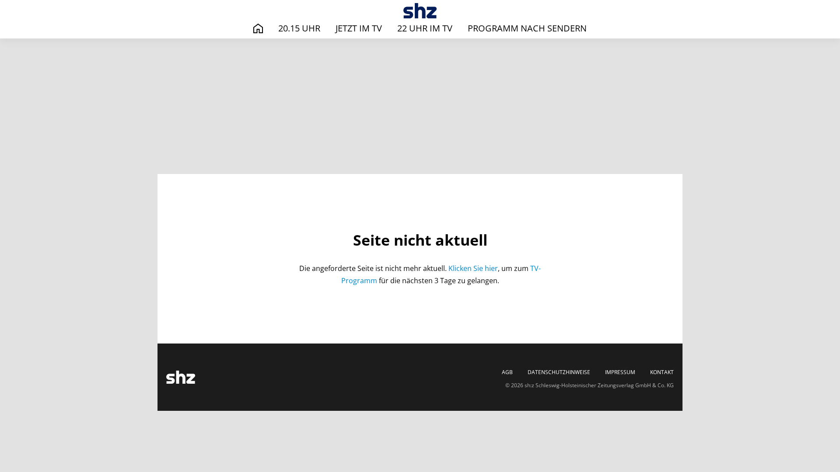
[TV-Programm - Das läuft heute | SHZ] (420, 10)
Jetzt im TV (359, 28)
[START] (258, 28)
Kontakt (662, 372)
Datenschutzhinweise (559, 372)
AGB (507, 372)
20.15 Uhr (299, 28)
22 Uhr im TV (424, 28)
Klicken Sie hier (473, 268)
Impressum (620, 372)
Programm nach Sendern (527, 28)
